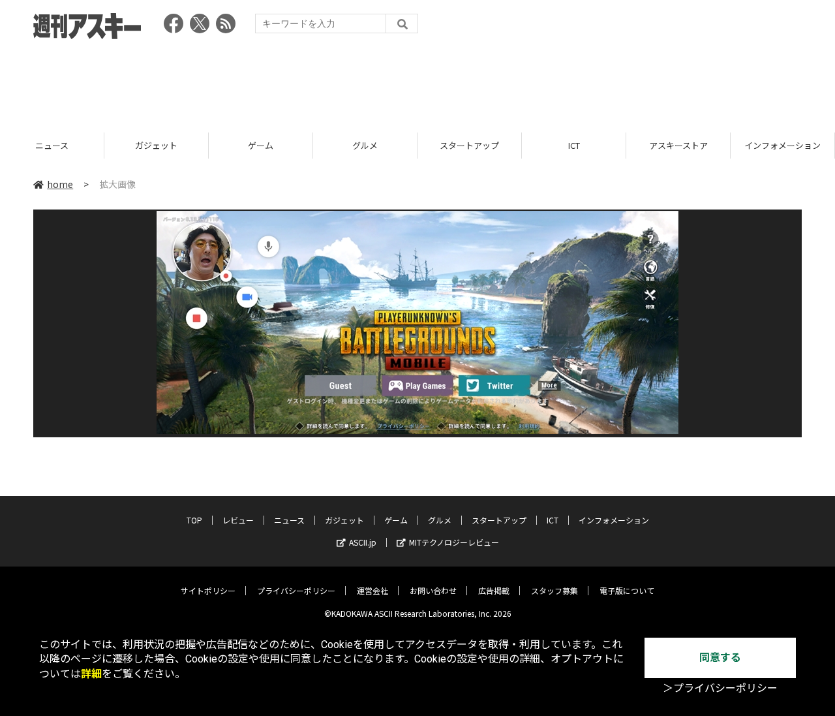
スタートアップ (469, 145)
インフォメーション (782, 145)
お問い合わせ (433, 590)
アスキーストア (678, 145)
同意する (720, 657)
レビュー (238, 519)
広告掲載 (493, 590)
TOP (194, 519)
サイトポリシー (208, 590)
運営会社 (372, 590)
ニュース (51, 145)
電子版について (627, 590)
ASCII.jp (362, 542)
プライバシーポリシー (296, 590)
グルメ (365, 145)
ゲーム (260, 145)
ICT (574, 145)
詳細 (91, 674)
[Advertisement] (417, 81)
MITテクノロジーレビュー (454, 542)
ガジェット (156, 145)
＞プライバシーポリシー (720, 688)
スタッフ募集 (554, 590)
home (60, 184)
